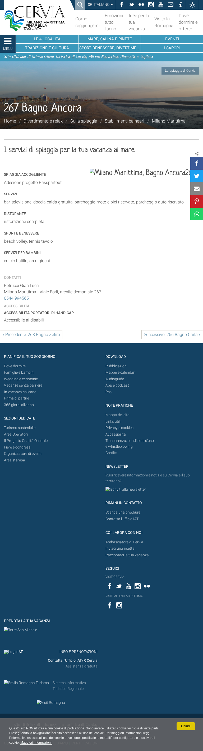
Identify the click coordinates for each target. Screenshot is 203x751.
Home (10, 121)
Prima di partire (16, 398)
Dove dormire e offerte (188, 22)
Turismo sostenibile (19, 428)
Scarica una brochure (122, 512)
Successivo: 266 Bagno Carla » (172, 334)
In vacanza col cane (20, 392)
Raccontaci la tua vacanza (127, 555)
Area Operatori (16, 434)
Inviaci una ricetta (120, 548)
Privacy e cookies (119, 428)
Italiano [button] (101, 4)
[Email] (196, 188)
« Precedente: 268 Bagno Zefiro (31, 334)
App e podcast (117, 385)
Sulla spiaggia (83, 121)
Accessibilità (115, 434)
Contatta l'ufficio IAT (122, 519)
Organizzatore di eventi (22, 453)
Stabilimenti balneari (124, 121)
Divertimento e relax (43, 121)
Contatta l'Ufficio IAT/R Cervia (73, 660)
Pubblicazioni (116, 366)
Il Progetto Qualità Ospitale (26, 440)
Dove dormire (15, 366)
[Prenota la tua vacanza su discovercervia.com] (20, 629)
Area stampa (14, 460)
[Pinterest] (196, 201)
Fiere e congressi (17, 447)
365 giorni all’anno (19, 405)
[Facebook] (196, 163)
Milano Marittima (169, 121)
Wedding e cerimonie (21, 379)
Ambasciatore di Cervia (124, 542)
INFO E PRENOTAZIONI (78, 652)
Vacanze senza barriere (23, 385)
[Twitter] (196, 176)
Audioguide (114, 379)
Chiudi (186, 726)
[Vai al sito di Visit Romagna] (51, 702)
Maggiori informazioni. (36, 742)
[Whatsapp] (196, 214)
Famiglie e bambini (19, 372)
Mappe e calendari (120, 372)
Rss (108, 392)
